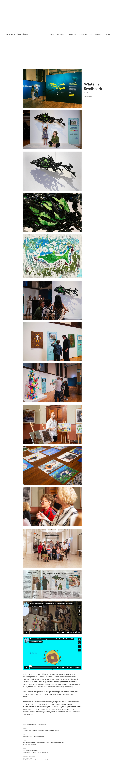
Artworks (61, 34)
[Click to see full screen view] (52, 107)
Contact (107, 34)
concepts (83, 34)
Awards (98, 34)
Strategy (72, 34)
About (51, 34)
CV (91, 34)
